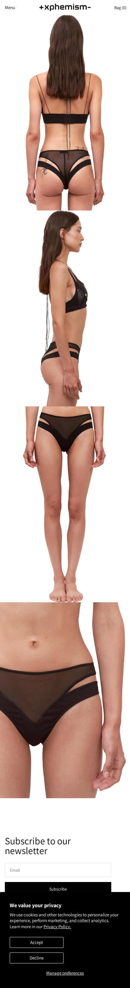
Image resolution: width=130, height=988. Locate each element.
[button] (7, 7)
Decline (37, 958)
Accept (36, 942)
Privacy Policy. (57, 926)
